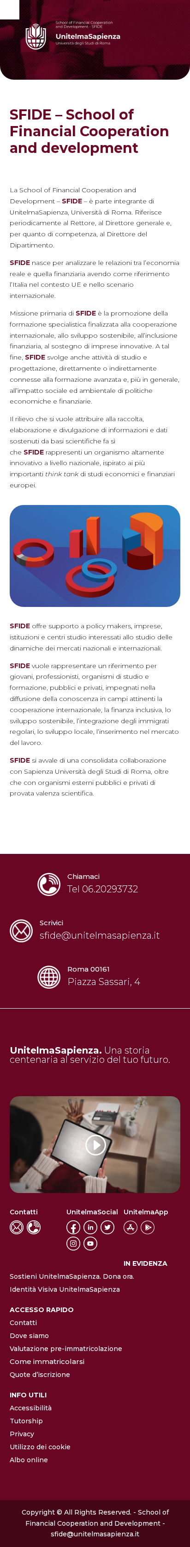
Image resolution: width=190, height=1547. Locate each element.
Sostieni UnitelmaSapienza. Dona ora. (72, 1276)
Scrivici (51, 922)
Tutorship (26, 1421)
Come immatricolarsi (47, 1361)
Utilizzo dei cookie (40, 1447)
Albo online (29, 1460)
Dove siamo (29, 1336)
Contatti (23, 1323)
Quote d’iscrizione (40, 1374)
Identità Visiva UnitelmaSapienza (65, 1289)
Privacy (22, 1434)
